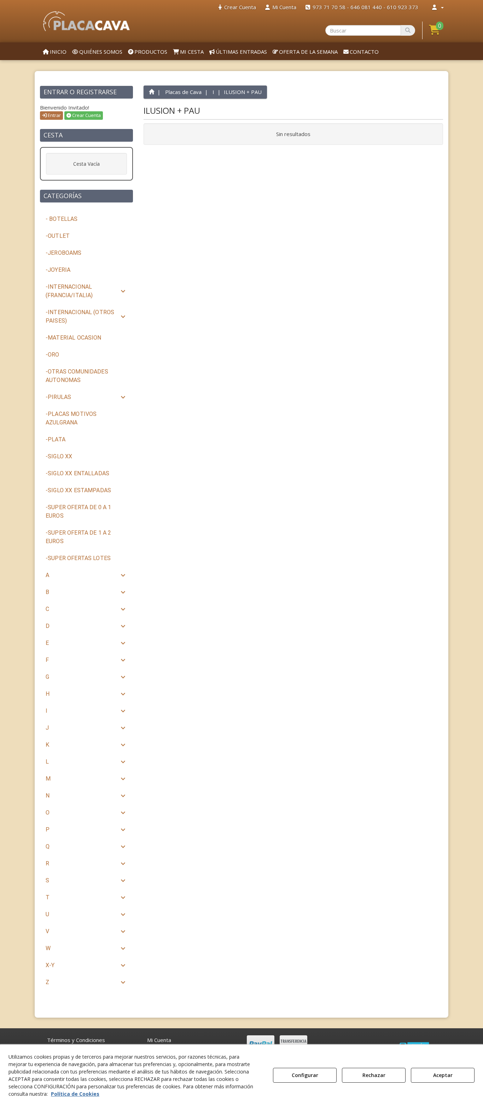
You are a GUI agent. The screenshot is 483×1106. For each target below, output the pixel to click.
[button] (86, 21)
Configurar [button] (305, 1075)
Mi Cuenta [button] (159, 1039)
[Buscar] (408, 30)
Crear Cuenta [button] (86, 115)
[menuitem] (237, 7)
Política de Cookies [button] (75, 1093)
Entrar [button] (54, 115)
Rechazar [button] (373, 1075)
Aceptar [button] (443, 1075)
